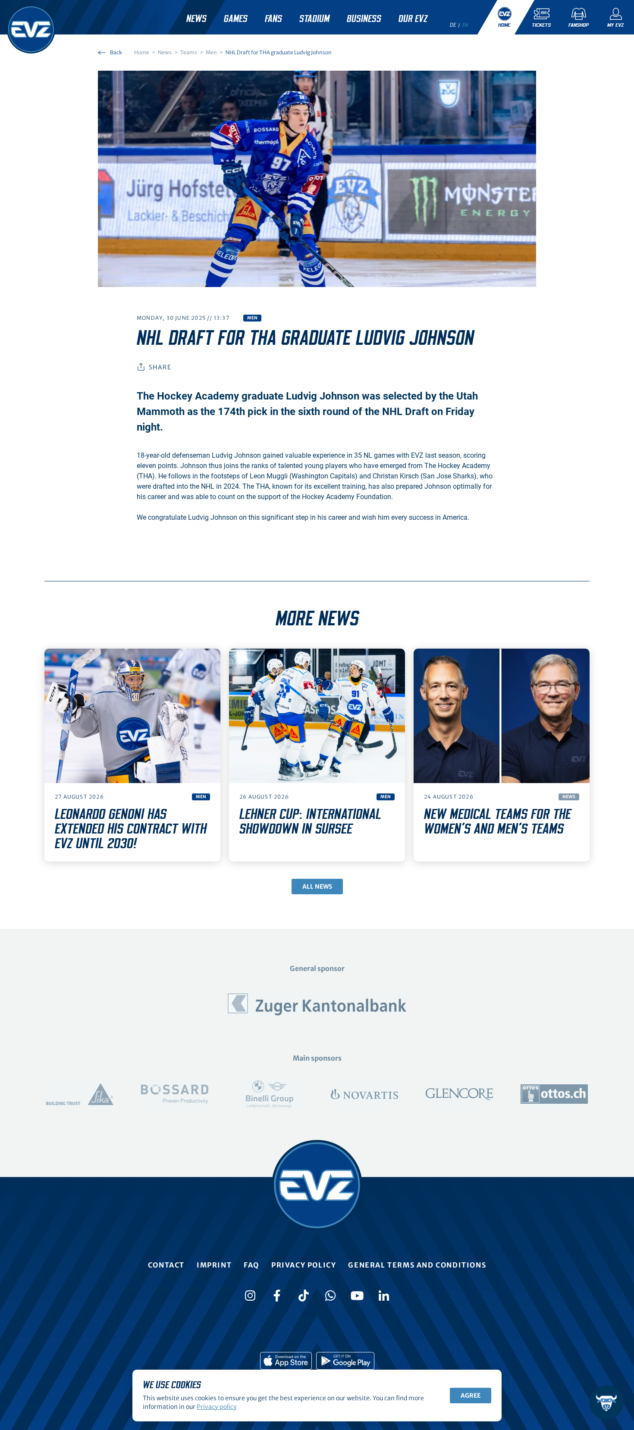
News (196, 19)
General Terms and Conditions (417, 1265)
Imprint (214, 1265)
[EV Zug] (31, 29)
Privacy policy (303, 1265)
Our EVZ (413, 19)
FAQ (251, 1265)
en (465, 25)
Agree (470, 1395)
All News (317, 886)
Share (160, 367)
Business (364, 19)
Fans (273, 19)
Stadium (314, 19)
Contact (166, 1265)
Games (236, 19)
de (453, 25)
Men (252, 318)
